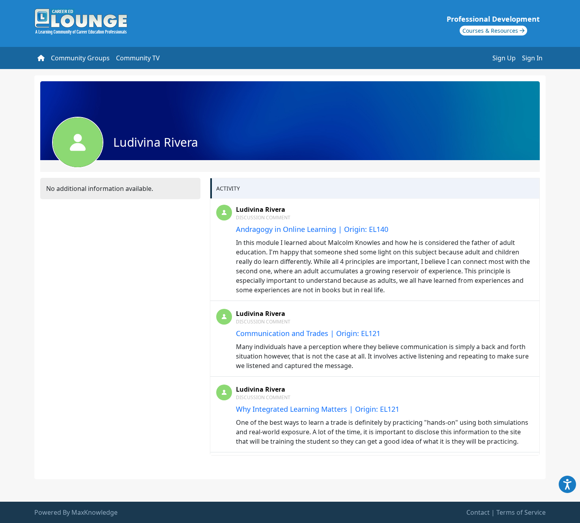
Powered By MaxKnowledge (76, 512)
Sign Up (504, 58)
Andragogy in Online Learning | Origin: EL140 (312, 229)
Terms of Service (521, 512)
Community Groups (80, 58)
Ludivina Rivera (260, 209)
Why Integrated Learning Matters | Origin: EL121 (317, 409)
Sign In (532, 58)
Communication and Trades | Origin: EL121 (308, 333)
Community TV (138, 58)
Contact (478, 512)
